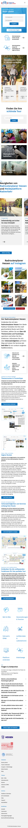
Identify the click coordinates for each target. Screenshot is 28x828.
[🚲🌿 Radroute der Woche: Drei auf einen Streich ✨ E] (21, 273)
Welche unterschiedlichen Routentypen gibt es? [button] (9, 680)
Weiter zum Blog (6, 252)
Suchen (14, 120)
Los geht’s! (14, 23)
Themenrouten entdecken (9, 404)
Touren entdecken (10, 66)
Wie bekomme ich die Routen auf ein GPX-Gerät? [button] (12, 696)
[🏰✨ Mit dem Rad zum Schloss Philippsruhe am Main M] (7, 273)
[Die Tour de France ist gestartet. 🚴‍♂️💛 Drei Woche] (7, 300)
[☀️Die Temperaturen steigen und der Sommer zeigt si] (7, 287)
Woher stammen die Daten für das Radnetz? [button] (11, 709)
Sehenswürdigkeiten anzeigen (10, 531)
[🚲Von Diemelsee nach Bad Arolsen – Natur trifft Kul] (21, 300)
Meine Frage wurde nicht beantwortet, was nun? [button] (12, 719)
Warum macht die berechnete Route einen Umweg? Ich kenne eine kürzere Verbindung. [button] (12, 685)
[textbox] (14, 17)
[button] (24, 2)
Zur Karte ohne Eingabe (14, 30)
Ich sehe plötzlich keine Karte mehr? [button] (12, 705)
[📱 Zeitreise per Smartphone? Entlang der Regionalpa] (21, 287)
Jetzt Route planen (7, 497)
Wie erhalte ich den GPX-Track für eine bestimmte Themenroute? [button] (12, 691)
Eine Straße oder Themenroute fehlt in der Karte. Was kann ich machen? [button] (12, 714)
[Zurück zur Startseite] (8, 2)
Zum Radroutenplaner (8, 598)
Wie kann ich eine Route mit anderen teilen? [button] (12, 701)
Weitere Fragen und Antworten (10, 727)
